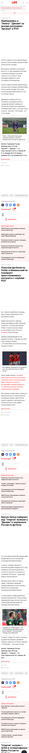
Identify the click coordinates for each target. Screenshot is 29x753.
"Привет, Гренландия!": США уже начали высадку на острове (13, 484)
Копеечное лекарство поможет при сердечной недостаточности (12, 246)
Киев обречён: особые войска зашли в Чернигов (13, 707)
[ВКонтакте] (14, 205)
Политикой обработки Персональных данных (11, 7)
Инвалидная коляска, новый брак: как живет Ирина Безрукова (13, 235)
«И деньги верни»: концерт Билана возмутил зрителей (11, 736)
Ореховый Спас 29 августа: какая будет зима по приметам (13, 252)
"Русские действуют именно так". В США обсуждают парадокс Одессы (13, 712)
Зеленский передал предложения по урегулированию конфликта (12, 507)
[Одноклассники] (18, 205)
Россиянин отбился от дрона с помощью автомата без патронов (13, 241)
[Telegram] (10, 205)
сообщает (4, 332)
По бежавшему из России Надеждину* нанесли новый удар (13, 258)
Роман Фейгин (6, 165)
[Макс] (6, 205)
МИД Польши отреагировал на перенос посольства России (13, 229)
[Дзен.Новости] (2, 205)
